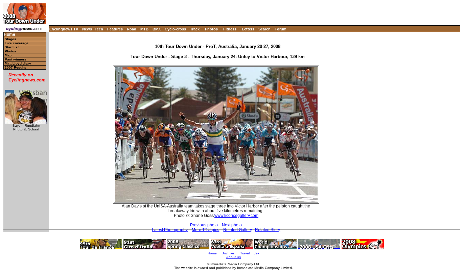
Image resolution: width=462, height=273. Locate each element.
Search (264, 29)
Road (131, 29)
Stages (10, 39)
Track (195, 29)
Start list (12, 47)
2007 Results (15, 67)
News (87, 29)
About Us (233, 257)
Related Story (267, 229)
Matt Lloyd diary (18, 63)
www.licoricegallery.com (236, 215)
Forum (280, 29)
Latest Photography (170, 229)
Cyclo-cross (175, 29)
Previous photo (204, 225)
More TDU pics (205, 229)
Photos (211, 29)
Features (115, 29)
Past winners (15, 59)
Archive (228, 253)
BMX (157, 29)
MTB (144, 29)
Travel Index (249, 253)
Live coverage (16, 43)
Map (8, 55)
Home (9, 34)
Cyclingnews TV (63, 29)
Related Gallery (237, 229)
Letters (248, 29)
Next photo (232, 225)
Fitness (229, 29)
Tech (99, 29)
